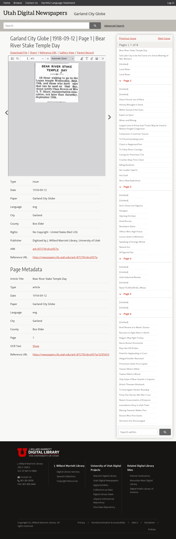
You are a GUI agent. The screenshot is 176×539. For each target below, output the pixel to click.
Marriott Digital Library (105, 475)
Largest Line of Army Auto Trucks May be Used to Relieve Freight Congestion (142, 127)
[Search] (95, 25)
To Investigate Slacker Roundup (134, 389)
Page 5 (127, 294)
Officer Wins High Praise (130, 231)
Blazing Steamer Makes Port (132, 410)
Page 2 (127, 80)
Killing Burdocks (126, 164)
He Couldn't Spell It (128, 170)
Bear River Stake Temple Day (133, 50)
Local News (124, 69)
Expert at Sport (126, 115)
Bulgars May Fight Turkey (131, 337)
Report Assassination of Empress (135, 400)
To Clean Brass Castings (130, 149)
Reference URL (48, 52)
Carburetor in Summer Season (133, 133)
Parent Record (85, 52)
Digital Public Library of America (141, 490)
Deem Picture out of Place (131, 99)
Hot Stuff (123, 175)
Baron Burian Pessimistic (131, 343)
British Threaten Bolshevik (131, 384)
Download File (18, 52)
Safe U (135, 522)
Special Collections (66, 476)
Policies (152, 529)
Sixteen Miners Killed (129, 368)
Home (6, 2)
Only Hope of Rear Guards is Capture (137, 379)
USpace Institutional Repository (103, 500)
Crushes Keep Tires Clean (131, 159)
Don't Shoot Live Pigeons (131, 205)
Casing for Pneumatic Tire (131, 154)
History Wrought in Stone (131, 104)
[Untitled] (123, 64)
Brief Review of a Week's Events (134, 327)
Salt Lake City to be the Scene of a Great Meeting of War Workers (143, 57)
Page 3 (127, 186)
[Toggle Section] (120, 80)
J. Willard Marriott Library (30, 463)
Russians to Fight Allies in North (134, 332)
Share (33, 52)
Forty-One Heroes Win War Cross (135, 394)
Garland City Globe (89, 13)
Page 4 (127, 258)
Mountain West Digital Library (141, 482)
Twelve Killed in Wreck (129, 374)
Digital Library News (103, 494)
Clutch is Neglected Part (130, 144)
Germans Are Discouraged (132, 420)
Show (36, 346)
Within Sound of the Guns (131, 109)
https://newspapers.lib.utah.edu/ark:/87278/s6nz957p (65, 257)
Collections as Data (103, 489)
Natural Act (124, 247)
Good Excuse (125, 221)
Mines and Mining (127, 120)
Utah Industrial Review (130, 277)
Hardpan (123, 210)
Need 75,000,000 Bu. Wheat (132, 287)
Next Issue (164, 38)
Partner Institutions (140, 475)
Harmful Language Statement (58, 2)
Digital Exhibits (100, 485)
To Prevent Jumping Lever (131, 139)
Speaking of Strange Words (132, 241)
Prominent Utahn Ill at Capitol (133, 363)
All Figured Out (126, 252)
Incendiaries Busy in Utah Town (134, 405)
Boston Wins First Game (130, 415)
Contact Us (31, 2)
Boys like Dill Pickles (128, 348)
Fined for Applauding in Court (133, 353)
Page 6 (127, 313)
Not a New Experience (129, 180)
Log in (170, 2)
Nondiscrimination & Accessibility (108, 522)
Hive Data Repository (104, 507)
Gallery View (66, 52)
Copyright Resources (67, 481)
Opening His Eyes (127, 215)
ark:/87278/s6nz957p (46, 249)
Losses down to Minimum (131, 236)
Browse (18, 2)
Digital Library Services (68, 471)
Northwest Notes (127, 226)
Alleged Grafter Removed (131, 358)
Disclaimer (149, 522)
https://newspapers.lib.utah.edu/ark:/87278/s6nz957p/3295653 (71, 354)
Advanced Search (114, 25)
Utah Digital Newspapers (105, 480)
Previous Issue (127, 38)
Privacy (81, 522)
